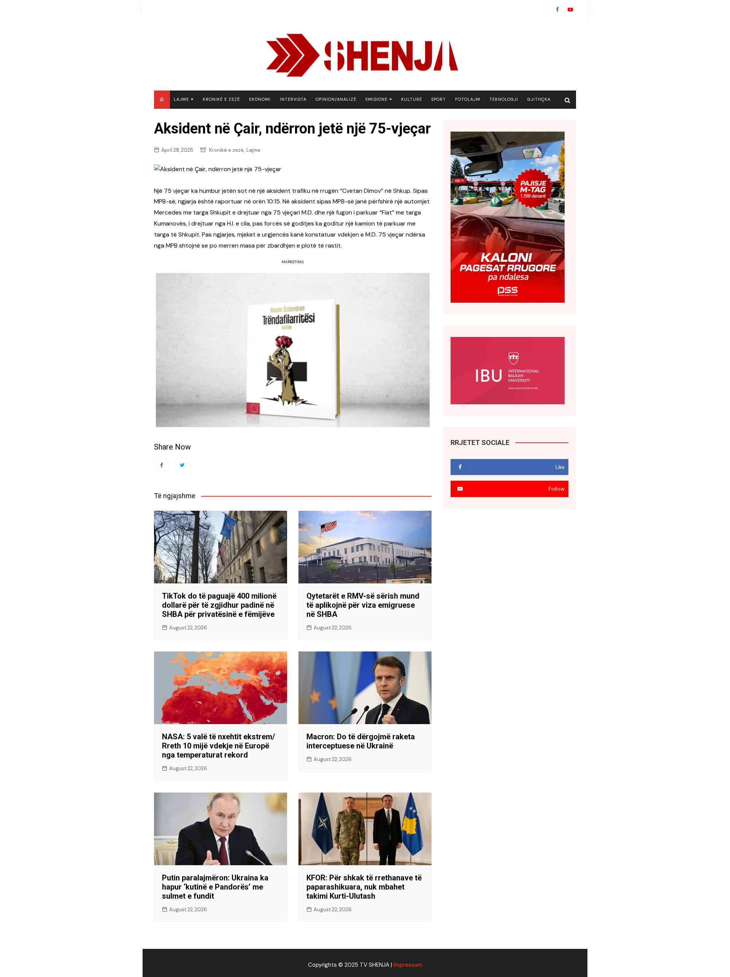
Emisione (376, 99)
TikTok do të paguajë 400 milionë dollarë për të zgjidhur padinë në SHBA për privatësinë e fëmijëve (219, 605)
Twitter (182, 464)
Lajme (181, 99)
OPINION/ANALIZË (336, 99)
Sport (438, 99)
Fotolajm (467, 99)
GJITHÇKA (539, 99)
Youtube (570, 9)
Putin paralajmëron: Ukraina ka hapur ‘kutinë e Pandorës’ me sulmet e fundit (215, 887)
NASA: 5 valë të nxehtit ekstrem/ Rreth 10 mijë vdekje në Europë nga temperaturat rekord (218, 745)
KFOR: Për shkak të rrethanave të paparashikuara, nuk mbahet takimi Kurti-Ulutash (364, 887)
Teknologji (503, 99)
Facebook (557, 9)
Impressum (408, 965)
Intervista (293, 99)
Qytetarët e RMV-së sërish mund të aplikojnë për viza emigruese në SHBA (362, 605)
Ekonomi (260, 99)
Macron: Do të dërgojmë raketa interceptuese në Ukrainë (360, 741)
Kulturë (411, 99)
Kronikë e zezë (221, 99)
